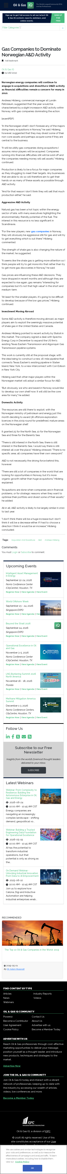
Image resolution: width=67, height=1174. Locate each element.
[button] (33, 28)
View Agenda (27, 592)
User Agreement (12, 1025)
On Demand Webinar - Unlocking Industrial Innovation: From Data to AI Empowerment (22, 873)
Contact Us (38, 1016)
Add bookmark (11, 61)
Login (15, 552)
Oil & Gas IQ (8, 69)
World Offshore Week (17, 601)
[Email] (24, 737)
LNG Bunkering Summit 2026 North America (21, 675)
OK (32, 1168)
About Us (37, 1021)
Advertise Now (12, 1066)
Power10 (8, 1016)
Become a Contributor (15, 1021)
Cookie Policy (11, 1029)
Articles (7, 993)
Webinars (8, 1002)
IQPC (47, 1131)
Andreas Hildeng (52, 540)
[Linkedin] (8, 737)
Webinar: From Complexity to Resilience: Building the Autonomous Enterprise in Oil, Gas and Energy (21, 794)
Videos (37, 998)
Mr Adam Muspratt (15, 969)
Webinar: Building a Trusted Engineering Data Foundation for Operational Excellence (21, 832)
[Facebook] (13, 737)
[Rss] (30, 737)
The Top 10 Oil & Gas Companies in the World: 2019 (32, 950)
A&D (40, 540)
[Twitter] (18, 737)
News (6, 998)
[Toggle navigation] (6, 5)
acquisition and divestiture (23, 540)
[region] (33, 1159)
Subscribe (26, 552)
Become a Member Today (46, 1029)
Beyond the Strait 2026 (18, 623)
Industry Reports (43, 993)
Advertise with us (41, 1025)
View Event (41, 592)
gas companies (40, 231)
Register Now (12, 592)
